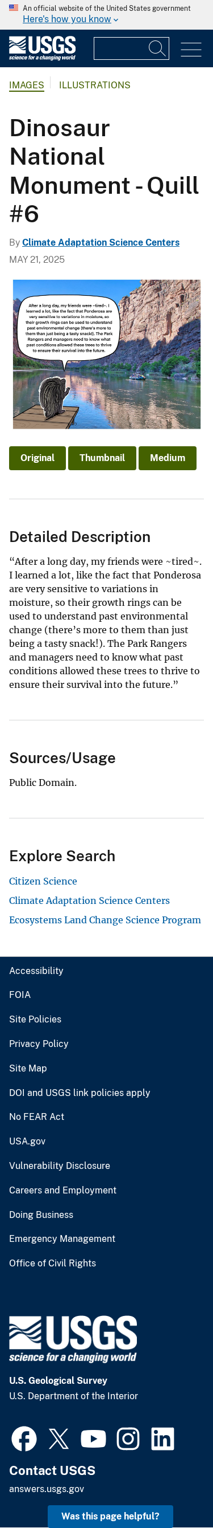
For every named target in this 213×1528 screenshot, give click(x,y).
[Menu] (191, 50)
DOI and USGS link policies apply (80, 1093)
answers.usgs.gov (46, 1489)
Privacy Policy (39, 1044)
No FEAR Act (36, 1117)
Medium (167, 458)
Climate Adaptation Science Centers (100, 242)
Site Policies (35, 1019)
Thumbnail (102, 458)
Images (26, 85)
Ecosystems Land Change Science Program (105, 920)
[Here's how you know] (106, 15)
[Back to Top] (171, 1486)
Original (37, 458)
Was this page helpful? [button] (110, 1516)
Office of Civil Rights (52, 1263)
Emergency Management (62, 1239)
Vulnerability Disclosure (59, 1166)
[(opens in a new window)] (24, 1437)
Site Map (28, 1069)
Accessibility (36, 971)
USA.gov (27, 1141)
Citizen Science (43, 881)
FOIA (20, 995)
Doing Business (41, 1215)
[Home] (42, 57)
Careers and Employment (62, 1190)
